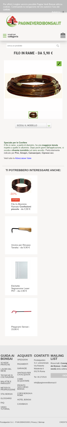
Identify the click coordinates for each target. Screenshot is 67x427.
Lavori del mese (6, 370)
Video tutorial (5, 408)
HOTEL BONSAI (24, 400)
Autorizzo (56, 12)
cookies (6, 9)
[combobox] (33, 125)
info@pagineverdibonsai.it (45, 383)
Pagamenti (22, 364)
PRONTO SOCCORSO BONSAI (22, 387)
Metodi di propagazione (8, 389)
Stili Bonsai (6, 394)
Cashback (22, 404)
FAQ (2, 403)
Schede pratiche (5, 364)
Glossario (6, 398)
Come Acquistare (23, 380)
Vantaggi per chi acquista (24, 374)
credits (63, 422)
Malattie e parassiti (6, 382)
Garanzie (22, 368)
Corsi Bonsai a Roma (24, 394)
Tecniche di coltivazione (7, 376)
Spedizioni (22, 360)
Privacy (34, 422)
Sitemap (41, 422)
